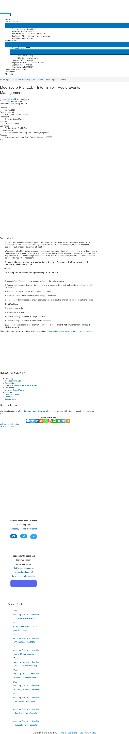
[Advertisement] (48, 217)
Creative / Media (12, 394)
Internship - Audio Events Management (21, 385)
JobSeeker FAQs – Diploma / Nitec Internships (31, 36)
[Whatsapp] (45, 421)
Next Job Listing (8, 426)
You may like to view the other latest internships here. (69, 331)
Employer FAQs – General (22, 60)
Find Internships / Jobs (24, 29)
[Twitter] (32, 421)
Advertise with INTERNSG (22, 67)
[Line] (54, 421)
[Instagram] (50, 421)
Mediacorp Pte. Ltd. (8, 99)
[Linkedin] (37, 421)
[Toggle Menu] (67, 25)
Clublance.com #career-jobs (37, 411)
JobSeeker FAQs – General (23, 31)
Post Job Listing (21, 48)
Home (7, 19)
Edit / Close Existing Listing (28, 58)
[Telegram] (63, 421)
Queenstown (10, 399)
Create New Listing (25, 56)
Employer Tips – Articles (22, 65)
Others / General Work (14, 390)
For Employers (11, 40)
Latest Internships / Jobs (15, 69)
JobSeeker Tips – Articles (22, 38)
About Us (9, 74)
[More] (68, 421)
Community (10, 72)
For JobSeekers (11, 22)
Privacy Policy (90, 733)
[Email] (59, 421)
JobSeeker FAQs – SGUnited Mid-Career (28, 34)
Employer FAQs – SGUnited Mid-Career (28, 62)
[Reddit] (41, 421)
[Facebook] (28, 421)
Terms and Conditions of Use (70, 733)
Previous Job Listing (9, 424)
